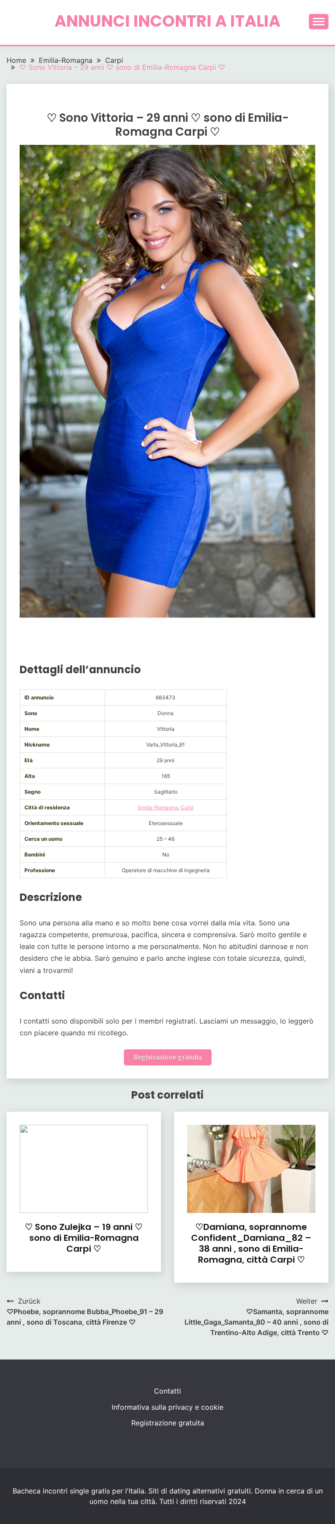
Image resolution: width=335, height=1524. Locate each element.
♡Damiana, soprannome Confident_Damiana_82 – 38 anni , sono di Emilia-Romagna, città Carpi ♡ (251, 1243)
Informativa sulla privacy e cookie (167, 1407)
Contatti (167, 1391)
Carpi (187, 807)
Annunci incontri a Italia (167, 21)
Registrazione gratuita (167, 1057)
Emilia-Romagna (158, 807)
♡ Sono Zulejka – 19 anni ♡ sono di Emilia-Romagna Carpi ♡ (84, 1238)
